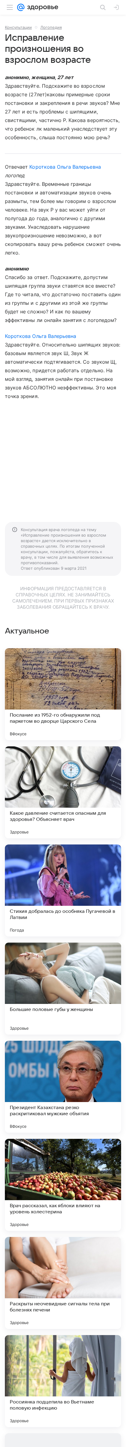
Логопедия (51, 27)
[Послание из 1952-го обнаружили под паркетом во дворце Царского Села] (63, 694)
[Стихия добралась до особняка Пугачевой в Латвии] (63, 890)
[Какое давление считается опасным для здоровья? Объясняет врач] (63, 792)
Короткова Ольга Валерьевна (65, 167)
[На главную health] (41, 7)
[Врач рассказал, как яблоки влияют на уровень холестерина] (63, 1185)
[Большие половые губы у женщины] (63, 989)
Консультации (18, 27)
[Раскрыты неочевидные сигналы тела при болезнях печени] (63, 1283)
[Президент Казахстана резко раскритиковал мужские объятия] (63, 1087)
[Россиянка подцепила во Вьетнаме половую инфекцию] (63, 1381)
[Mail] (20, 7)
